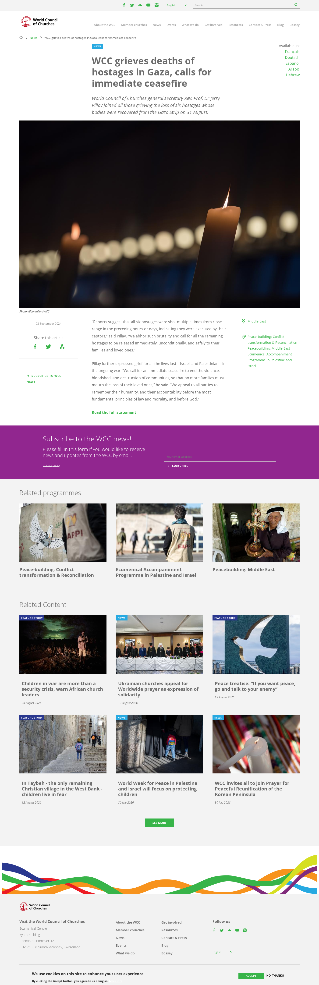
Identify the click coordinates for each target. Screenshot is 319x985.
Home (21, 37)
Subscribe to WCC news (44, 379)
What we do (190, 25)
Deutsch (292, 57)
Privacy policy (51, 465)
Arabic (294, 69)
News (157, 25)
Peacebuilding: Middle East (269, 348)
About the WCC (104, 25)
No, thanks (275, 975)
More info (115, 980)
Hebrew (293, 75)
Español (293, 63)
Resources (235, 25)
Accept (251, 976)
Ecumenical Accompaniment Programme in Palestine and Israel (270, 360)
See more (159, 823)
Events (171, 25)
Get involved (214, 25)
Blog (280, 25)
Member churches (134, 25)
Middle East (257, 321)
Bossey (295, 25)
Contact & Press (260, 25)
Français (292, 51)
